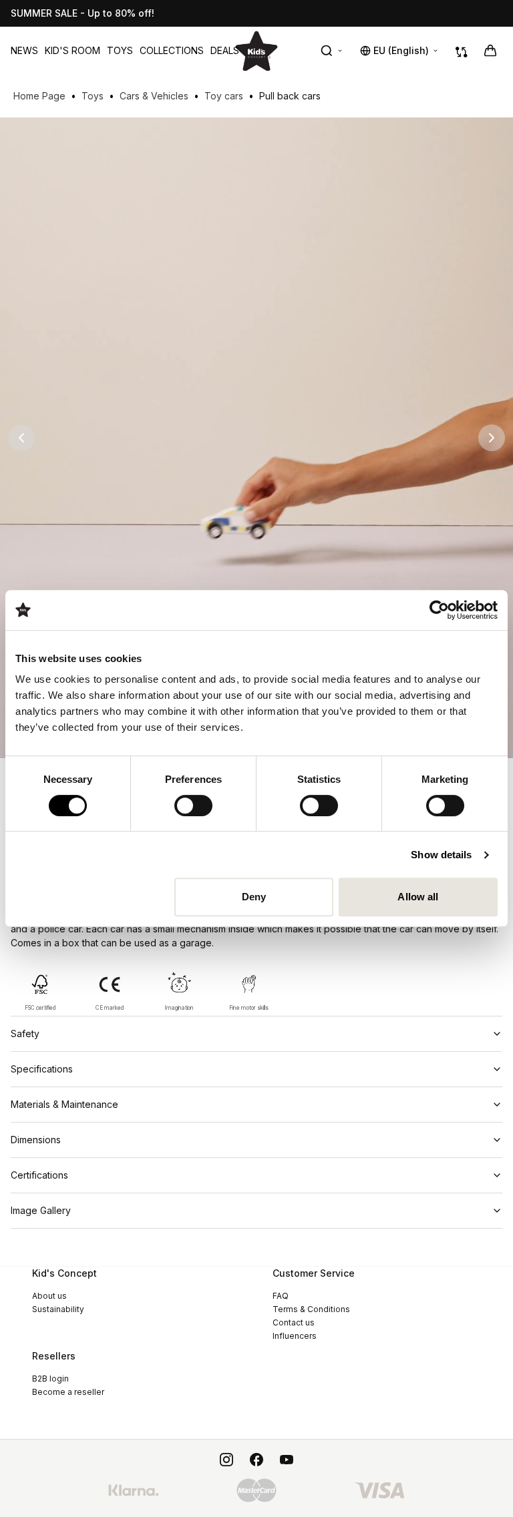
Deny (254, 896)
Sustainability (58, 1309)
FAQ (281, 1296)
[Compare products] (461, 50)
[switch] (193, 805)
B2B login (50, 1379)
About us (49, 1296)
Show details (441, 854)
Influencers (295, 1336)
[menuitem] (24, 50)
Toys (120, 50)
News (24, 50)
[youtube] (286, 1459)
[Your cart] (490, 51)
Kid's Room (72, 50)
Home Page (39, 95)
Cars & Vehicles (154, 95)
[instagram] (226, 1459)
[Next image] (491, 437)
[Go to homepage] (256, 50)
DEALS (224, 50)
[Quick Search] (332, 51)
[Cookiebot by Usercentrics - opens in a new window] (439, 610)
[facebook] (256, 1459)
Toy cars (223, 95)
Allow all (417, 896)
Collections (172, 50)
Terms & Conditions (311, 1309)
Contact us (294, 1322)
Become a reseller (68, 1392)
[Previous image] (21, 437)
